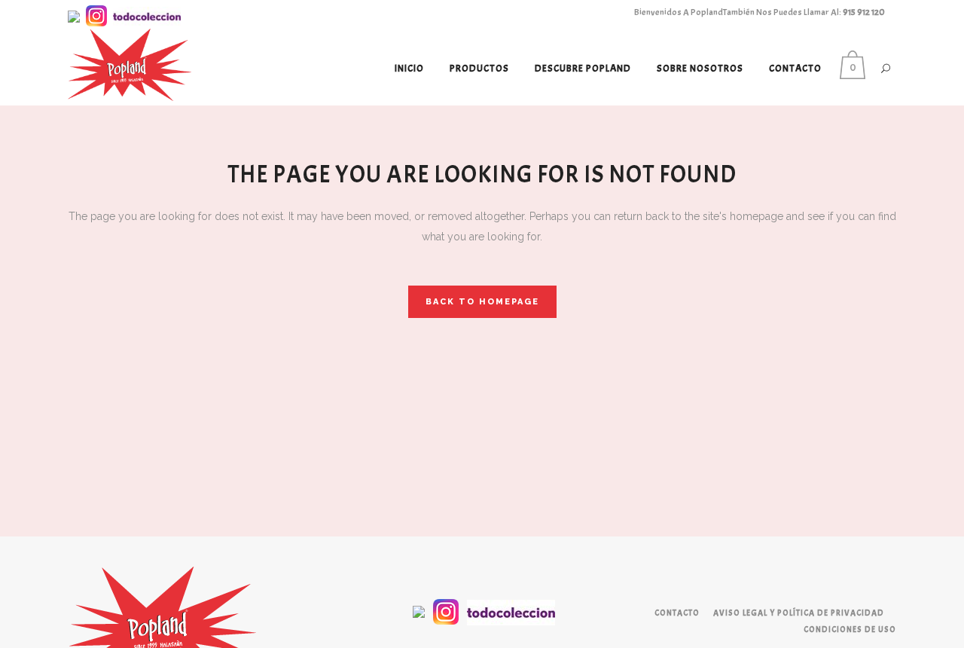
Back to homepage (482, 302)
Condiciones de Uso (850, 629)
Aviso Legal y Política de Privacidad (798, 612)
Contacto (677, 612)
